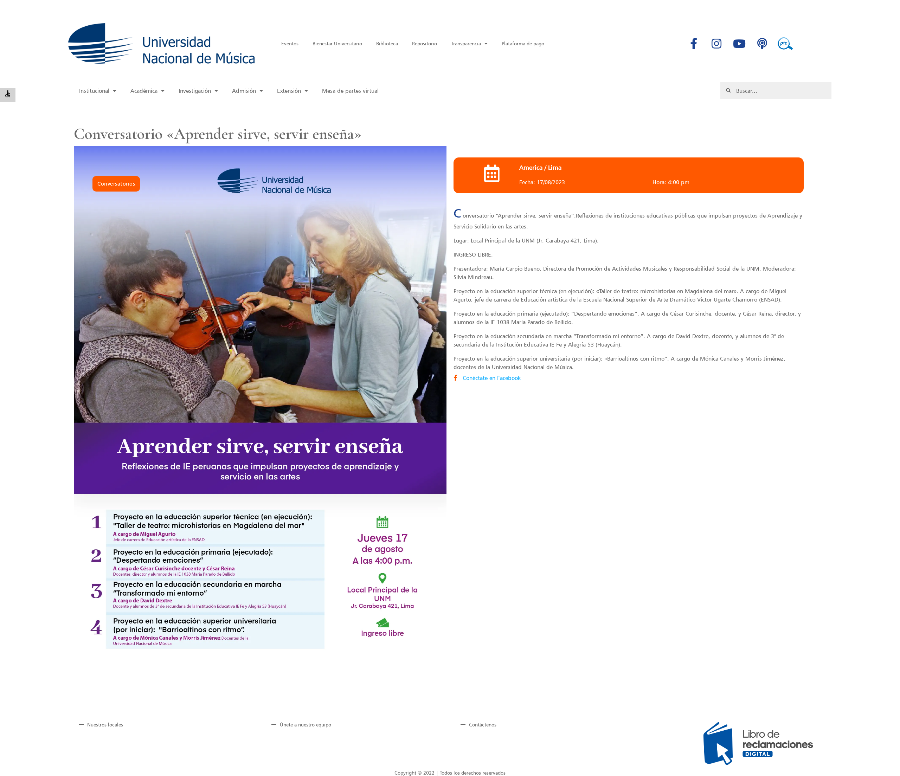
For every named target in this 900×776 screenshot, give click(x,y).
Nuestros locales (105, 725)
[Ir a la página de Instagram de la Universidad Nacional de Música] (716, 43)
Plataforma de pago (523, 43)
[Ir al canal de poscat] (762, 43)
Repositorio (424, 43)
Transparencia (466, 43)
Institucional (94, 90)
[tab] (163, 724)
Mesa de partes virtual (350, 90)
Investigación (195, 90)
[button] (116, 184)
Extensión (289, 90)
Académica (144, 90)
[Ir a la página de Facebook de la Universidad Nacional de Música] (693, 43)
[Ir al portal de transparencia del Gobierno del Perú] (785, 43)
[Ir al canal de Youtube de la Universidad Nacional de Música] (739, 43)
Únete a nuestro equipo (305, 725)
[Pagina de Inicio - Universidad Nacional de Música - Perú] (161, 43)
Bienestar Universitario (337, 43)
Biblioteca (387, 43)
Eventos (289, 43)
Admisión (244, 90)
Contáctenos (482, 725)
